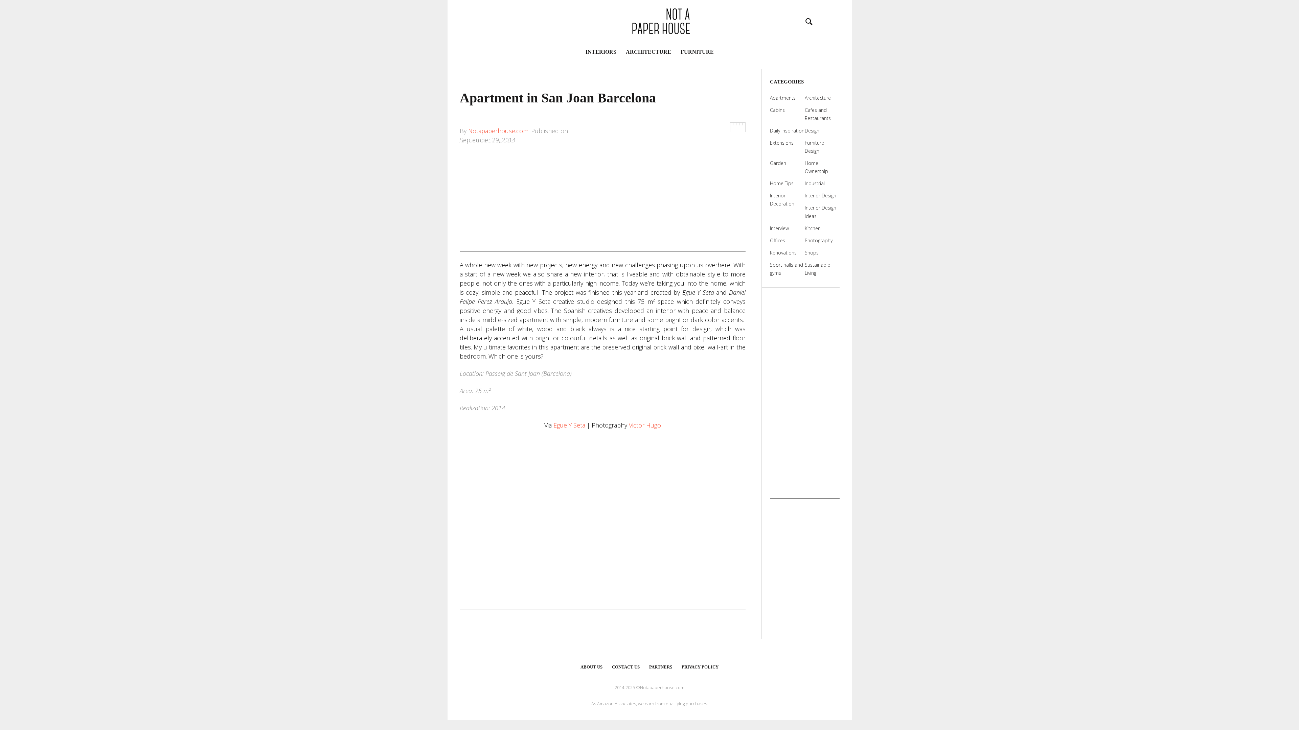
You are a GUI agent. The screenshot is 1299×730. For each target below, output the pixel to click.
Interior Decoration (782, 199)
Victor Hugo (645, 425)
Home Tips (782, 183)
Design (812, 130)
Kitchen (813, 228)
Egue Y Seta (569, 425)
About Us (591, 667)
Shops (812, 252)
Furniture (697, 52)
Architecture (648, 52)
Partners (660, 667)
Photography (819, 240)
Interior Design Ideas (820, 211)
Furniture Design (814, 147)
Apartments (783, 98)
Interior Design (820, 195)
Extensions (782, 143)
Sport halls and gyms (786, 269)
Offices (777, 240)
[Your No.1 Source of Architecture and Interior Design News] (649, 20)
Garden (778, 163)
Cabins (777, 110)
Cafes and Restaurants (818, 114)
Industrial (815, 183)
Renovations (783, 252)
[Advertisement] (603, 204)
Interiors (601, 52)
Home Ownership (816, 167)
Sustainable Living (817, 269)
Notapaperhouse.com (498, 131)
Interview (779, 228)
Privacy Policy (700, 667)
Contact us (626, 667)
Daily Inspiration (787, 130)
